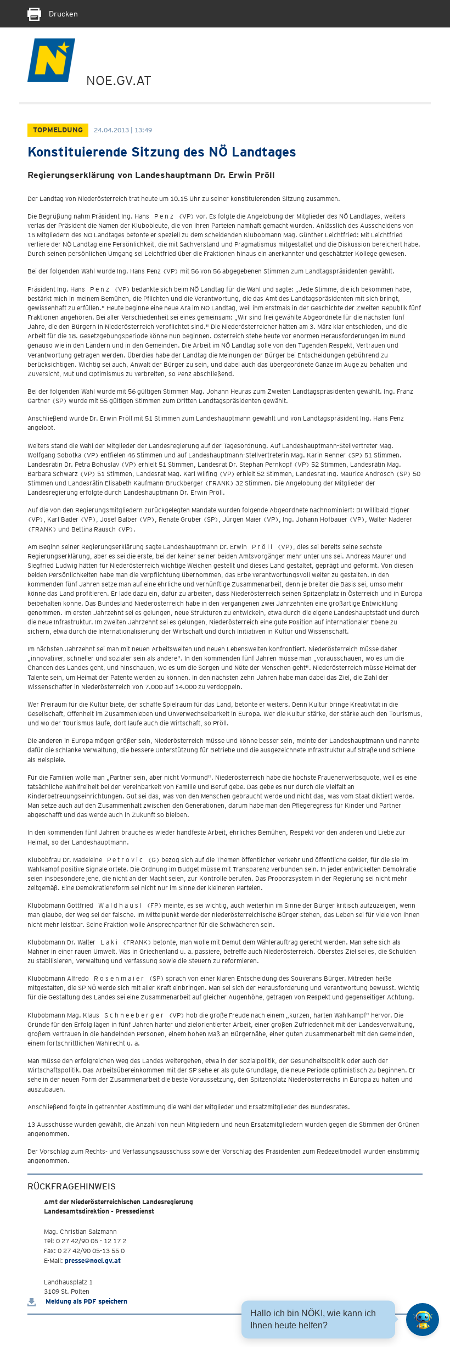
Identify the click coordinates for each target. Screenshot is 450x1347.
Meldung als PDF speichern (85, 1301)
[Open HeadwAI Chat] (422, 1319)
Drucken (62, 13)
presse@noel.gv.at (93, 1260)
